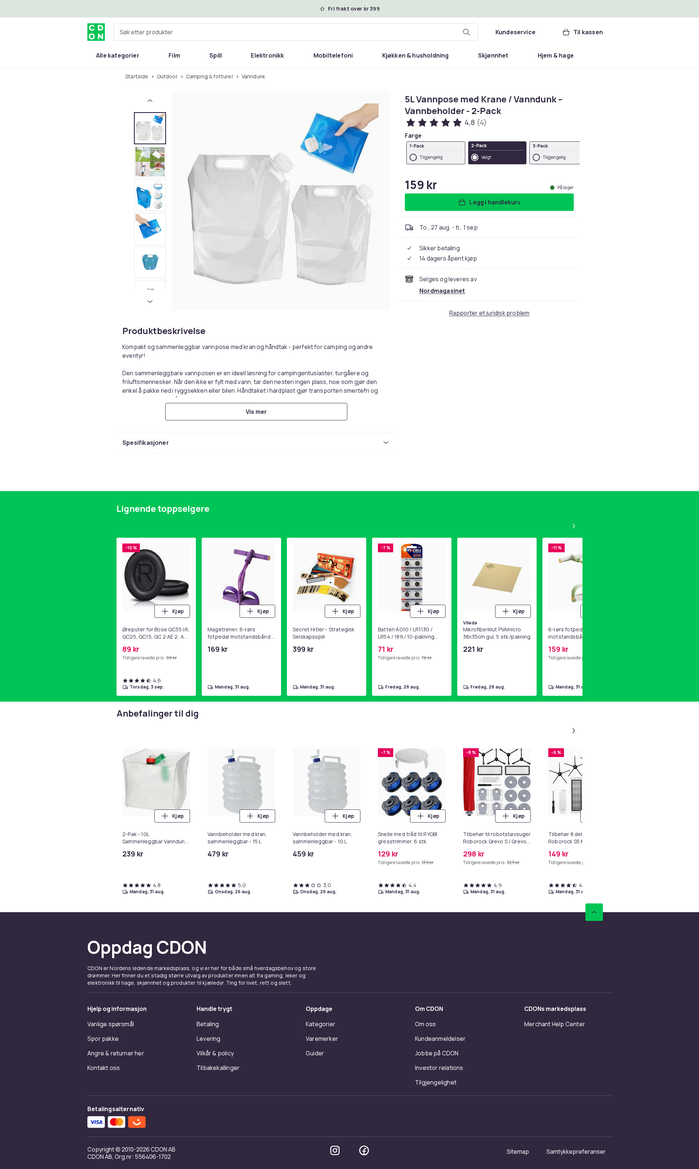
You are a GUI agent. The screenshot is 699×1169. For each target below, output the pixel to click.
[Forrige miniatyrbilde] (150, 100)
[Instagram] (335, 1150)
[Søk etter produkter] (466, 32)
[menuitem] (117, 55)
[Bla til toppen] (594, 912)
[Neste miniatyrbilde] (150, 301)
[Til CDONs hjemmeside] (96, 32)
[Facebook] (364, 1150)
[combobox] (296, 32)
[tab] (150, 128)
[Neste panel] (573, 526)
